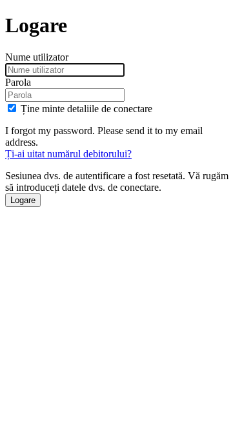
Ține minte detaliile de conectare (86, 108)
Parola (18, 82)
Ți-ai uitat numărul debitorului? (68, 153)
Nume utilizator (36, 57)
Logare (22, 200)
